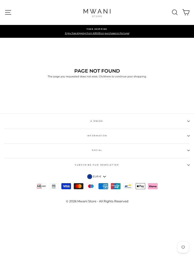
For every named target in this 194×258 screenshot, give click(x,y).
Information (97, 136)
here (108, 76)
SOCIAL (97, 150)
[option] (97, 31)
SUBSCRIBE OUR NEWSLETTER (97, 165)
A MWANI (96, 121)
